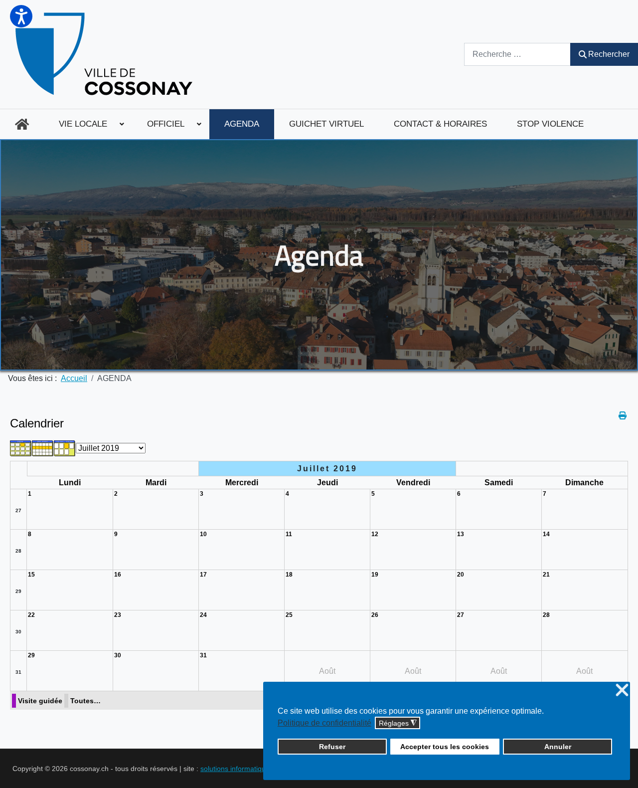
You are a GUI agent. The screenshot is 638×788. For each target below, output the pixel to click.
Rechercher (609, 54)
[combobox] (517, 54)
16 (117, 574)
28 (18, 551)
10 (203, 534)
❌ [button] (622, 690)
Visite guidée (40, 701)
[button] (21, 16)
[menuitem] (22, 124)
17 (203, 574)
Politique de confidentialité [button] (324, 723)
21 (546, 574)
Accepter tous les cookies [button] (444, 747)
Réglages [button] (398, 723)
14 (546, 534)
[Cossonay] (105, 54)
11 (289, 534)
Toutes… (85, 701)
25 (289, 614)
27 (18, 510)
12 (374, 534)
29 (18, 591)
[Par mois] (21, 447)
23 (117, 614)
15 (31, 574)
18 (289, 574)
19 (374, 574)
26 (374, 614)
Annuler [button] (557, 747)
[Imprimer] (623, 415)
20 (460, 574)
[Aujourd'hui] (65, 447)
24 (203, 614)
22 (31, 614)
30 (18, 631)
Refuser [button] (332, 747)
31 (18, 672)
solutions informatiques (236, 769)
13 (460, 534)
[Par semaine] (43, 447)
